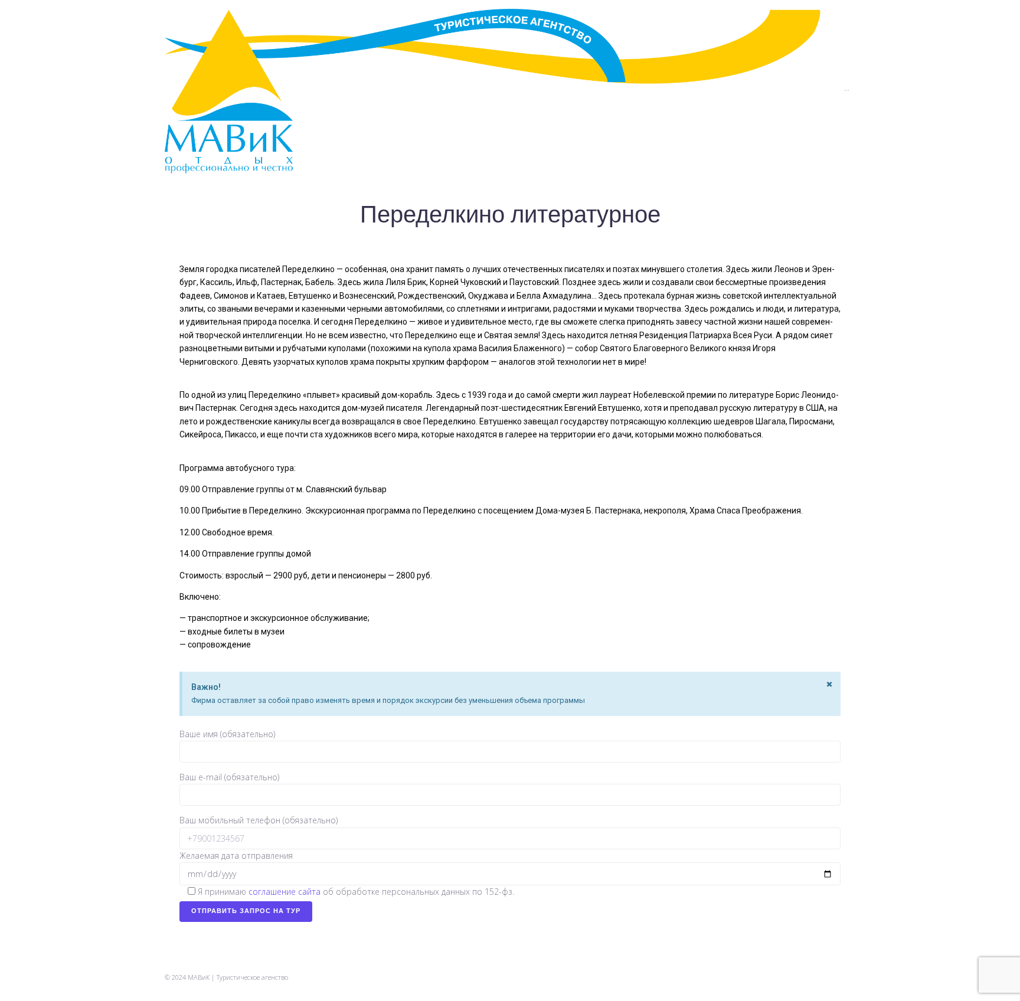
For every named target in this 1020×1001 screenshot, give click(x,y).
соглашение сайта (285, 891)
